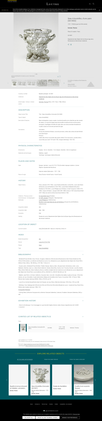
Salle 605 (71, 84)
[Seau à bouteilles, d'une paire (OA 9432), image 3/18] (31, 83)
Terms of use (44, 404)
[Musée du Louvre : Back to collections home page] (52, 4)
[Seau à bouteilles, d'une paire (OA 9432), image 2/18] (22, 83)
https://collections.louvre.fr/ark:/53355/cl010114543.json (39, 345)
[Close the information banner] (99, 10)
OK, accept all (29, 417)
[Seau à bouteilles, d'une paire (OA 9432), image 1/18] (14, 83)
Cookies (51, 404)
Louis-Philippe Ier (43, 200)
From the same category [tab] (77, 359)
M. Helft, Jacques (43, 198)
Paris (40, 245)
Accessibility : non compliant (66, 404)
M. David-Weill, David (44, 196)
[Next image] (61, 83)
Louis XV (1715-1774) (44, 242)
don (40, 239)
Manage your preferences (69, 417)
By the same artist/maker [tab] (25, 359)
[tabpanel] (51, 380)
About (31, 404)
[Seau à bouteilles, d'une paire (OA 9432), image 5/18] (53, 83)
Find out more (76, 414)
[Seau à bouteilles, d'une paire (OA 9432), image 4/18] (41, 83)
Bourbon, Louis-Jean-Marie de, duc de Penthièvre (51, 202)
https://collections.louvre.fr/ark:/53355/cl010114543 (36, 344)
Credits (56, 404)
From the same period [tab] (51, 359)
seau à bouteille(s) (43, 248)
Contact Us (37, 404)
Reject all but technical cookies (47, 417)
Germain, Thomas (72, 28)
